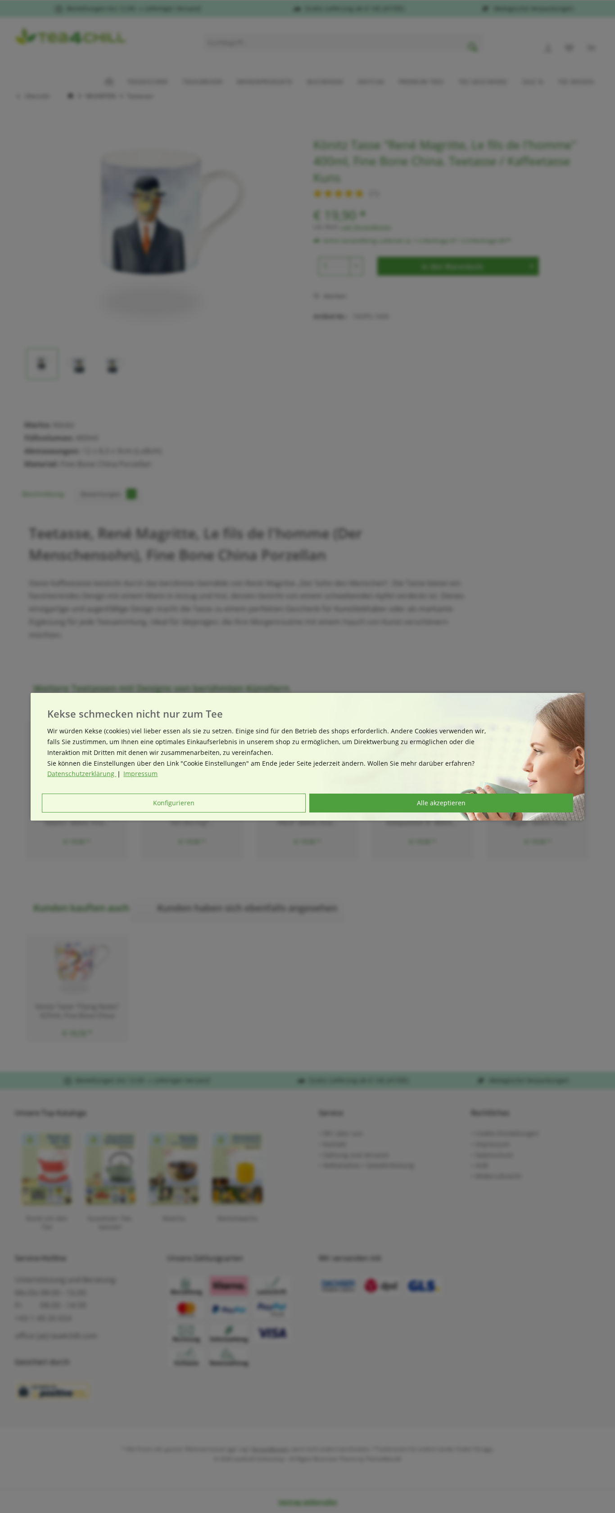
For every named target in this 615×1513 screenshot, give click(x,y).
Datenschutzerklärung (81, 773)
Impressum (140, 773)
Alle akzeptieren (441, 803)
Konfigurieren (173, 803)
